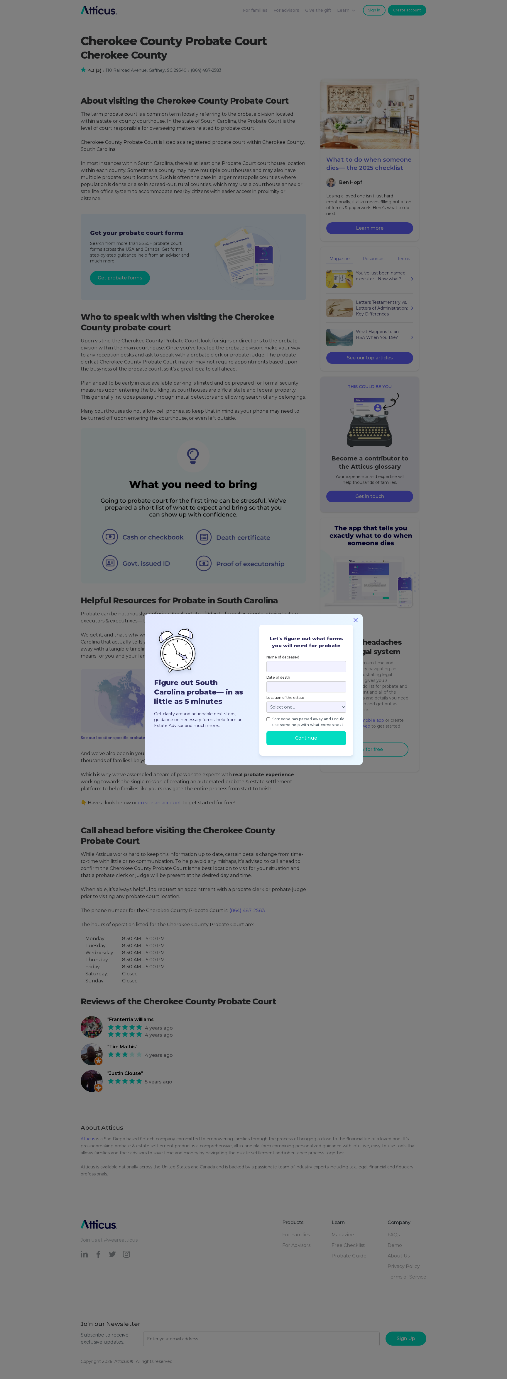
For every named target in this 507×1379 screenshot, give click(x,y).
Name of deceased (282, 657)
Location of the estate (285, 697)
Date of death (278, 677)
